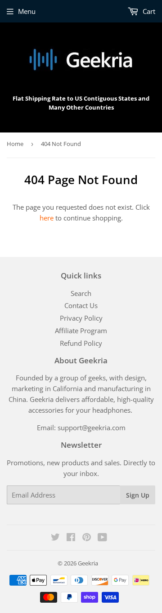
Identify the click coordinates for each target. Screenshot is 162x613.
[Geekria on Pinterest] (86, 538)
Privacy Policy (81, 317)
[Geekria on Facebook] (71, 538)
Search (81, 293)
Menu (27, 11)
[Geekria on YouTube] (102, 538)
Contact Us (81, 305)
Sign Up (137, 495)
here (47, 217)
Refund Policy (81, 343)
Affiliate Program (81, 330)
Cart (148, 11)
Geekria (88, 563)
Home (15, 144)
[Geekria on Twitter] (55, 538)
